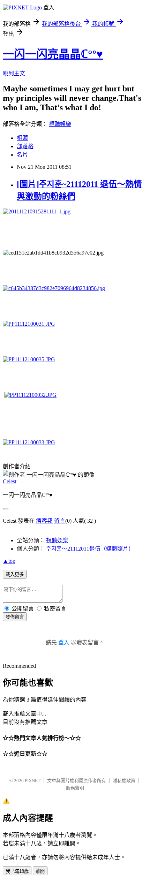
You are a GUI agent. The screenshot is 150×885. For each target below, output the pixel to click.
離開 (40, 871)
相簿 (22, 138)
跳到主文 (14, 73)
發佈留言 (15, 617)
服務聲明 (75, 788)
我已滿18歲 (17, 871)
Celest (9, 481)
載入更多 (15, 574)
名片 (22, 155)
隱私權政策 (124, 780)
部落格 (25, 146)
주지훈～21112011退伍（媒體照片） (90, 549)
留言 (59, 521)
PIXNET (32, 780)
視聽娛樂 (60, 124)
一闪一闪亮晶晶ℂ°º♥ (53, 54)
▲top (9, 561)
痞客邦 (44, 521)
